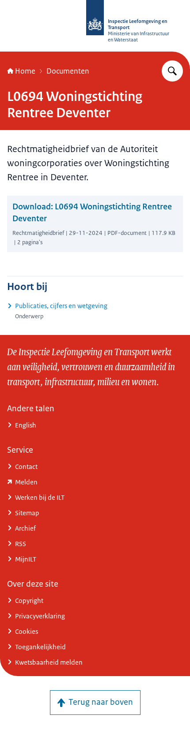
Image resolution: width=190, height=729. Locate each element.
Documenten (67, 71)
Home (25, 71)
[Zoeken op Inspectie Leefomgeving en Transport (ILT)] (172, 71)
